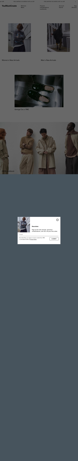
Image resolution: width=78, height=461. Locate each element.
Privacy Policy (33, 239)
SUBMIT (54, 239)
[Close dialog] (57, 220)
